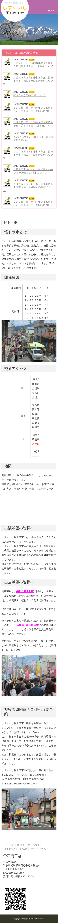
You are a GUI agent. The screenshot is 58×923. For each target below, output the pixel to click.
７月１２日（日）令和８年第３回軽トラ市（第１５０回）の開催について (28, 80)
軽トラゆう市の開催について (29, 95)
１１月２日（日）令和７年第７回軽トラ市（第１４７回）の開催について (28, 154)
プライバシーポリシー (39, 849)
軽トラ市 (21, 845)
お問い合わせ (33, 845)
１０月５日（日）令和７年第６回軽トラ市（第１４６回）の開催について (28, 187)
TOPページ (9, 845)
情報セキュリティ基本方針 (16, 849)
